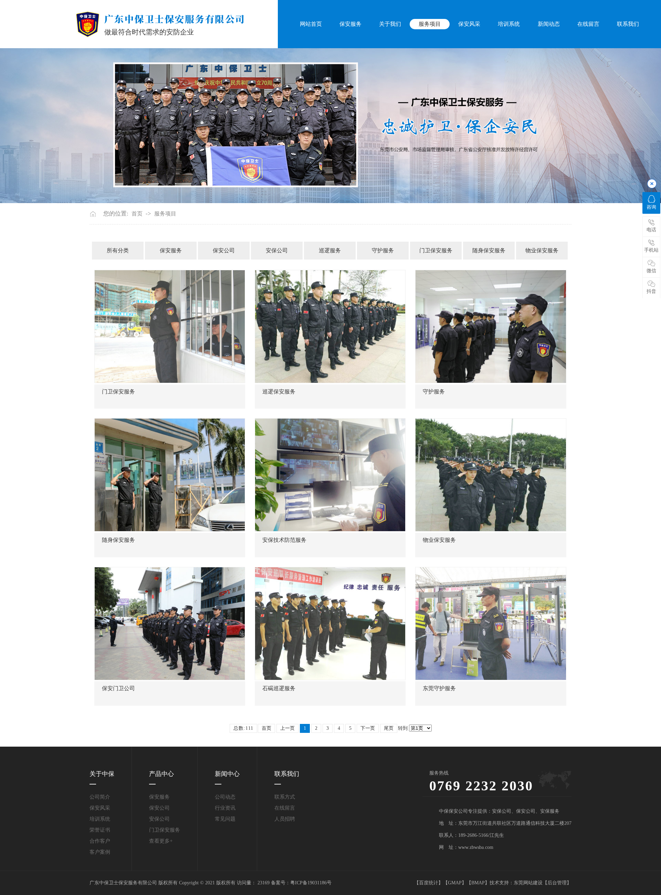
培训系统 (509, 24)
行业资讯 (225, 808)
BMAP (478, 882)
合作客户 (100, 841)
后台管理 (557, 882)
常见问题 (225, 819)
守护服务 (383, 250)
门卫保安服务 (435, 250)
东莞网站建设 (528, 882)
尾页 (389, 728)
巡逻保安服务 (278, 391)
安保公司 (277, 250)
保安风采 (469, 24)
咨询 (651, 207)
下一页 (367, 728)
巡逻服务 (330, 250)
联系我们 (628, 24)
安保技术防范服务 (284, 540)
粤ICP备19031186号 (311, 882)
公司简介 (100, 797)
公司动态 (225, 797)
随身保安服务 (488, 250)
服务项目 (430, 24)
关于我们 (390, 24)
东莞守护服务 (439, 688)
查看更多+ (160, 841)
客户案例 (100, 852)
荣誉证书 (100, 830)
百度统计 (428, 882)
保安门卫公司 (118, 688)
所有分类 (118, 250)
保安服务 (350, 24)
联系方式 (284, 797)
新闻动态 (549, 24)
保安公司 (224, 250)
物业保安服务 (541, 250)
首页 (137, 214)
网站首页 (311, 24)
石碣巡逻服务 (278, 688)
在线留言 (588, 24)
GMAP (455, 882)
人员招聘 (284, 819)
